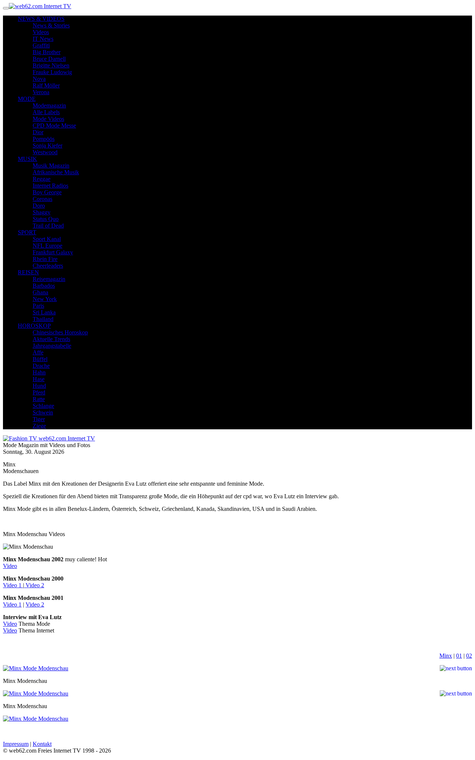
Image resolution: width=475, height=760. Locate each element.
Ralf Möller (46, 85)
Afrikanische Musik (56, 172)
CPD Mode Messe (54, 125)
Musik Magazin (51, 165)
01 (459, 655)
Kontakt (42, 744)
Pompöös (44, 139)
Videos (41, 32)
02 (469, 655)
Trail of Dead (48, 225)
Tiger (39, 419)
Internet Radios (50, 185)
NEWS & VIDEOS (41, 19)
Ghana (40, 292)
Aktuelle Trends (51, 339)
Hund (39, 386)
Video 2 (34, 585)
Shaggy (41, 212)
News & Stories (51, 25)
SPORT (27, 232)
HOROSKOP (34, 326)
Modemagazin (49, 105)
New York (45, 299)
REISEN (28, 272)
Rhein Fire (45, 259)
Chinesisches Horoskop (60, 332)
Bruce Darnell (49, 59)
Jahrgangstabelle (52, 346)
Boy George (47, 192)
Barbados (44, 285)
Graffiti (41, 45)
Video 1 (13, 585)
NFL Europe (47, 245)
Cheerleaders (48, 265)
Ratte (39, 399)
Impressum (16, 744)
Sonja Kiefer (47, 145)
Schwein (43, 412)
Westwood (45, 152)
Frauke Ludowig (52, 72)
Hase (39, 379)
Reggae (41, 179)
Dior (38, 132)
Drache (41, 366)
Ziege (39, 426)
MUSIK (27, 159)
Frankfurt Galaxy (53, 252)
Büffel (40, 359)
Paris (38, 306)
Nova (39, 79)
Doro (39, 205)
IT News (43, 39)
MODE (27, 99)
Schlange (43, 406)
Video (10, 566)
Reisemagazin (49, 279)
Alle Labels (46, 112)
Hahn (39, 372)
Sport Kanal (47, 239)
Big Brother (46, 52)
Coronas (42, 199)
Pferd (39, 392)
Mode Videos (48, 119)
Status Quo (46, 219)
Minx (445, 655)
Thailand (43, 319)
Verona (41, 92)
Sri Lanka (44, 312)
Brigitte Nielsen (51, 65)
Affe (38, 352)
